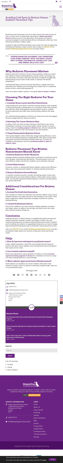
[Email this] (14, 275)
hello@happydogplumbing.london (21, 49)
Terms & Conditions (40, 434)
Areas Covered (38, 410)
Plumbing (10, 364)
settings (44, 460)
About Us (37, 407)
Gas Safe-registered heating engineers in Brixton (30, 255)
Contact (36, 423)
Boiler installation (12, 370)
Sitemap (36, 437)
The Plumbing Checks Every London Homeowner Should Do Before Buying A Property (29, 318)
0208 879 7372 (48, 47)
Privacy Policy (38, 426)
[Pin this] (31, 275)
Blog (35, 421)
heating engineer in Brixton (27, 128)
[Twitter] (61, 302)
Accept (52, 459)
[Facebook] (61, 296)
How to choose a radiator (47, 91)
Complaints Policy (39, 431)
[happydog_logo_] (9, 6)
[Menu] (60, 7)
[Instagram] (61, 299)
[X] (10, 1)
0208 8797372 (12, 417)
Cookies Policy (38, 429)
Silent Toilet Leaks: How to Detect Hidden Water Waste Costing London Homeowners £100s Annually (28, 336)
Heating (9, 367)
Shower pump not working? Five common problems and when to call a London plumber (31, 327)
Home (35, 404)
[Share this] (18, 275)
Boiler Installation (39, 418)
